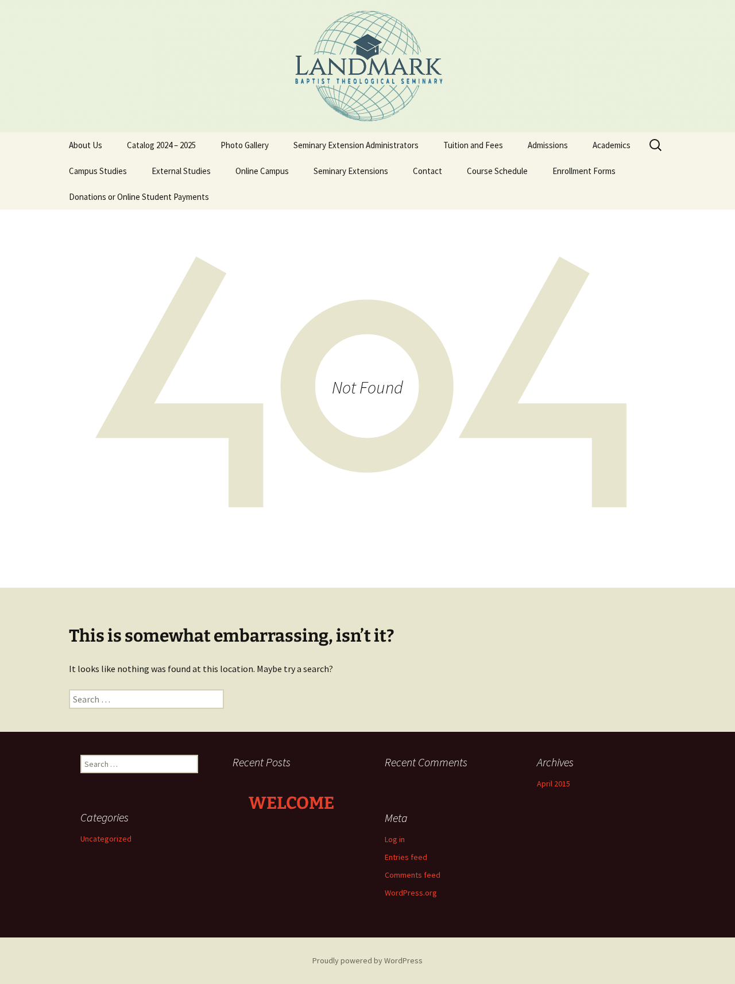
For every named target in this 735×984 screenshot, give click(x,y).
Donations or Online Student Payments (139, 196)
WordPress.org (411, 892)
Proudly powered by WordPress (367, 960)
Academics (611, 145)
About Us (85, 145)
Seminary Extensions (351, 170)
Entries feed (406, 857)
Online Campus (262, 170)
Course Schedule (497, 170)
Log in (395, 839)
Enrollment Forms (584, 170)
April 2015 (553, 783)
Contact (427, 170)
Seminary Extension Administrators (356, 145)
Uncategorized (105, 838)
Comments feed (412, 875)
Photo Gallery (244, 145)
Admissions (548, 145)
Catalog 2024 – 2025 (161, 145)
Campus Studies (98, 170)
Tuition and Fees (473, 145)
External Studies (181, 170)
